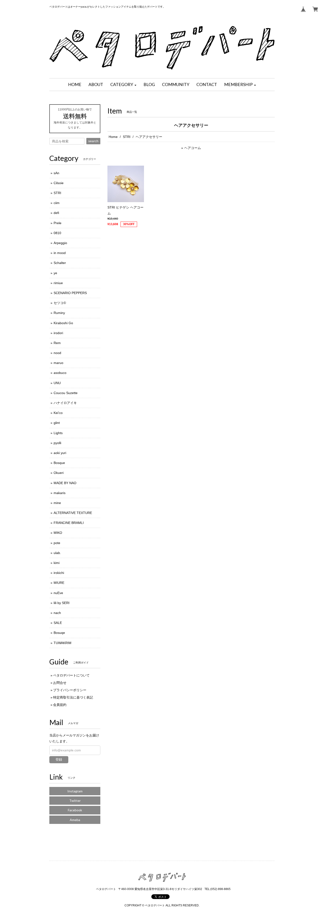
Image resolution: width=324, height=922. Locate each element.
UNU (57, 383)
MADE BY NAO (65, 483)
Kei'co (58, 413)
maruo (58, 363)
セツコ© (60, 303)
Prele (57, 223)
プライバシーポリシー (69, 690)
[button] (123, 84)
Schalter (60, 263)
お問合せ (59, 683)
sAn (56, 173)
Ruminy (59, 313)
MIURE (59, 583)
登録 (59, 759)
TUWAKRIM (62, 643)
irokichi (59, 573)
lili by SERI (61, 603)
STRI (126, 137)
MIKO (58, 533)
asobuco (60, 373)
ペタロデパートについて (71, 675)
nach (57, 613)
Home (113, 137)
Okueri (59, 473)
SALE (58, 623)
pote (57, 543)
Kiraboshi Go (63, 323)
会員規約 (59, 705)
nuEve (58, 593)
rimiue (58, 283)
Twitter (75, 801)
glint (57, 423)
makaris (59, 493)
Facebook (75, 810)
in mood (60, 253)
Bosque (59, 463)
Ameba (75, 820)
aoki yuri (60, 453)
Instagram (75, 791)
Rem (57, 343)
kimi (57, 563)
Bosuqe (59, 633)
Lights (58, 433)
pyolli (57, 443)
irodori (58, 333)
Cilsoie (59, 183)
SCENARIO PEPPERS (70, 293)
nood (57, 353)
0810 (57, 233)
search (93, 141)
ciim (57, 203)
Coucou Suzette (66, 393)
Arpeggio (60, 243)
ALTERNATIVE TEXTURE (73, 513)
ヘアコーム (192, 148)
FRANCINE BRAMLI (69, 523)
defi (56, 213)
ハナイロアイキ (65, 403)
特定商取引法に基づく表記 (73, 697)
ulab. (57, 553)
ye (55, 273)
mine (57, 503)
